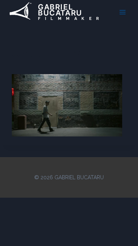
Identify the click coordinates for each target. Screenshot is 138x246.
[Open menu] (122, 12)
